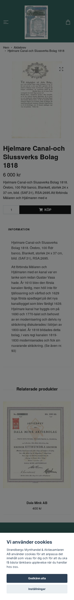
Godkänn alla (37, 578)
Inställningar (37, 589)
